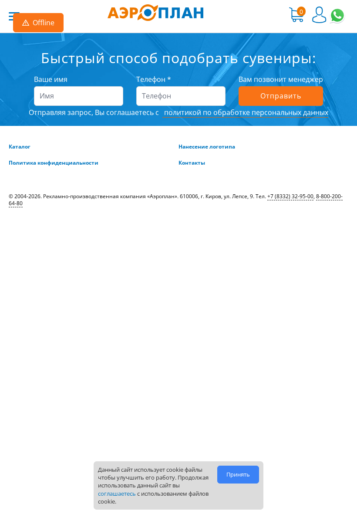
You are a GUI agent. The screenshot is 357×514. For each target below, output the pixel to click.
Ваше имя (50, 79)
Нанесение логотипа (206, 146)
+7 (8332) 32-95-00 (290, 196)
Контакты (191, 162)
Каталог (19, 146)
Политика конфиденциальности (53, 162)
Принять (238, 474)
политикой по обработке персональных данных (245, 112)
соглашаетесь (117, 493)
